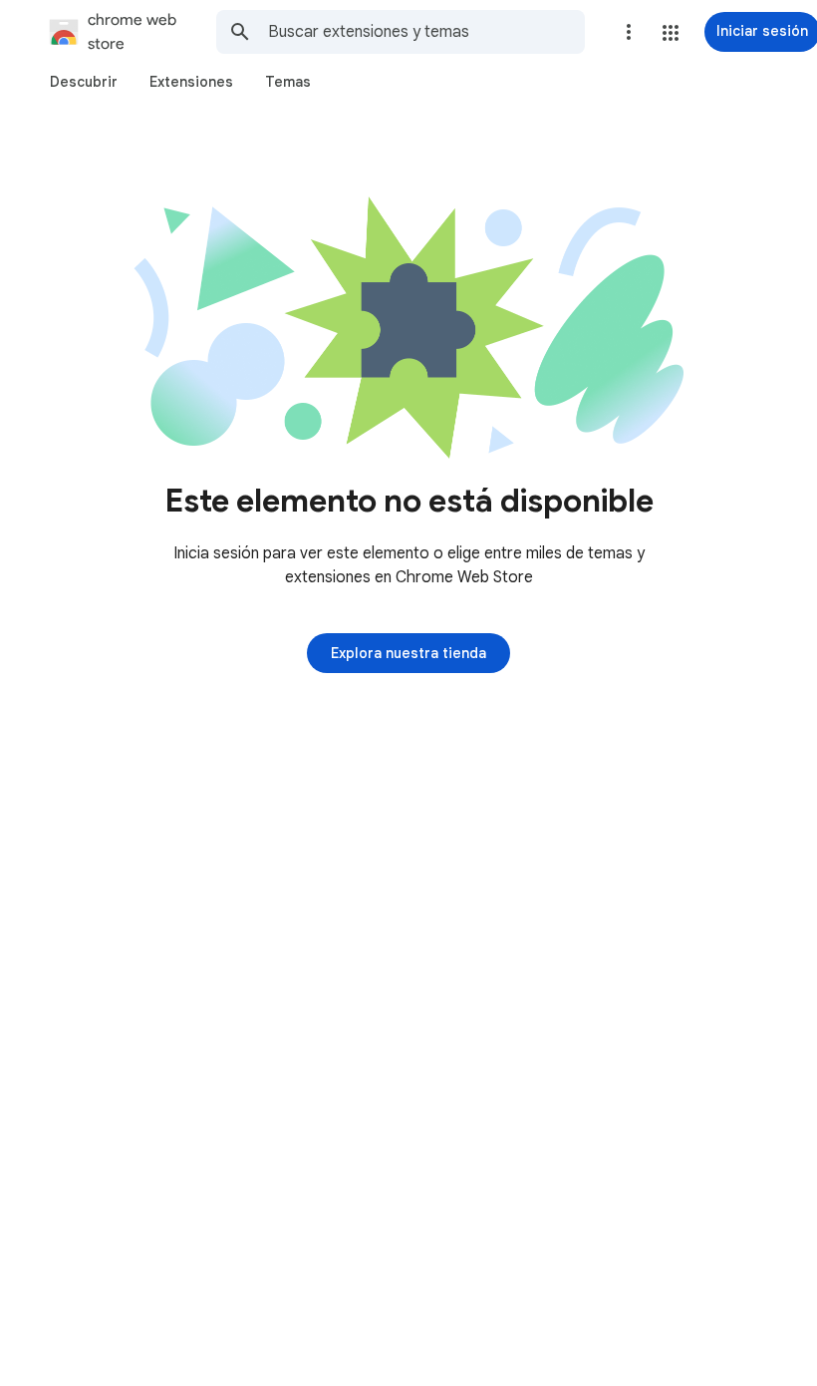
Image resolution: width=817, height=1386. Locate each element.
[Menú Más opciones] (629, 32)
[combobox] (426, 32)
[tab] (84, 82)
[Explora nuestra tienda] (408, 653)
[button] (670, 33)
